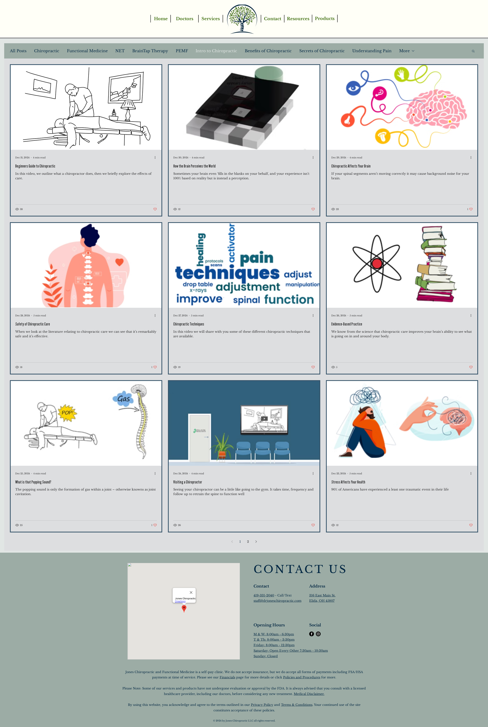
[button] (473, 51)
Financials (227, 677)
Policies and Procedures (301, 677)
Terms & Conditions (296, 705)
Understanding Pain (372, 51)
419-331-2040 (264, 595)
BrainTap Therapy (150, 51)
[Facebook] (311, 634)
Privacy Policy (262, 705)
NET (120, 51)
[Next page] (256, 541)
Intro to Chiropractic (216, 51)
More (404, 51)
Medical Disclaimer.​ (309, 694)
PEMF (182, 51)
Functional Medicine (87, 51)
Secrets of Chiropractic (322, 51)
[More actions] (156, 157)
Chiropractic (46, 51)
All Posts (18, 51)
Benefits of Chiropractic (268, 51)
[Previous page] (232, 541)
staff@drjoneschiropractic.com (277, 601)
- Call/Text (283, 595)
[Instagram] (318, 634)
